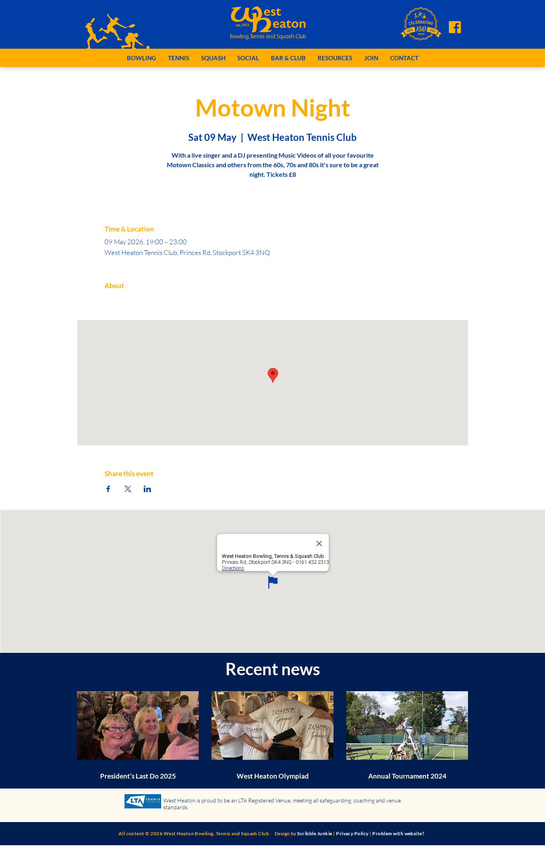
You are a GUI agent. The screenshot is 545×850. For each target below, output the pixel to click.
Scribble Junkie (314, 833)
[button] (141, 58)
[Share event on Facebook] (108, 489)
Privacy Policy (352, 833)
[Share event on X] (128, 489)
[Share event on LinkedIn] (147, 489)
